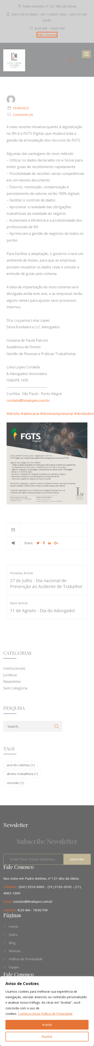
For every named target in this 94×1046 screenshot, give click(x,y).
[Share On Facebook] (44, 543)
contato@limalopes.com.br (28, 400)
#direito (13, 413)
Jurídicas (10, 675)
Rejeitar (47, 1036)
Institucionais (14, 668)
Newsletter (12, 681)
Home (13, 926)
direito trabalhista (22, 773)
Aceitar (47, 1025)
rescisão (15, 782)
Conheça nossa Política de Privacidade (45, 1014)
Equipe (14, 967)
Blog (12, 942)
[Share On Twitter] (38, 543)
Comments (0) (22, 115)
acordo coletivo (21, 765)
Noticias (15, 951)
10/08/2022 (21, 108)
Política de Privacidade (26, 959)
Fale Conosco (47, 34)
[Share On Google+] (56, 543)
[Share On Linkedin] (49, 543)
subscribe (77, 859)
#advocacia (30, 413)
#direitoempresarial (56, 413)
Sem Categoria (15, 688)
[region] (47, 1011)
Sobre (13, 934)
